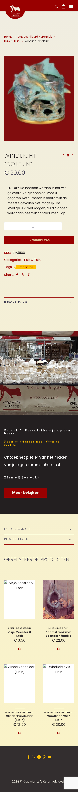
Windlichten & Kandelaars (19, 712)
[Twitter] (23, 274)
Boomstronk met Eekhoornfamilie (58, 634)
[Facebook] (17, 274)
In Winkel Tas (39, 240)
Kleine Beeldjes (23, 628)
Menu (71, 6)
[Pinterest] (29, 274)
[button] (56, 6)
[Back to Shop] (68, 155)
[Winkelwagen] (63, 6)
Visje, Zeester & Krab (19, 634)
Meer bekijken (25, 492)
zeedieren (26, 267)
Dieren (11, 628)
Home (8, 37)
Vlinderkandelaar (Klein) (19, 718)
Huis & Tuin (12, 41)
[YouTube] (49, 757)
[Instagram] (39, 757)
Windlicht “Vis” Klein (58, 718)
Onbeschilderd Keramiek (35, 37)
